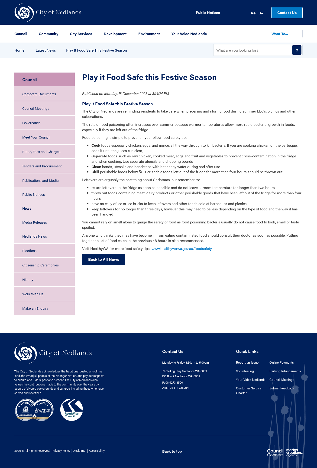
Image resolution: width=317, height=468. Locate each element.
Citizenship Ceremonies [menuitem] (40, 264)
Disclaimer (79, 450)
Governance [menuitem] (31, 122)
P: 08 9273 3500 (172, 382)
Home (19, 50)
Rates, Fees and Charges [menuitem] (41, 151)
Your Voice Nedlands (250, 379)
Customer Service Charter (248, 390)
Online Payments (281, 362)
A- (261, 13)
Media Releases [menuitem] (34, 222)
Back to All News (103, 259)
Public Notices (208, 12)
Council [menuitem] (29, 79)
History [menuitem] (27, 279)
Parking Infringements (285, 370)
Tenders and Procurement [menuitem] (42, 165)
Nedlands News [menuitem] (34, 236)
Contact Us (287, 12)
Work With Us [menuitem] (32, 293)
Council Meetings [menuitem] (35, 108)
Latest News (46, 50)
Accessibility (97, 450)
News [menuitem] (26, 208)
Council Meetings (281, 379)
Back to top (172, 451)
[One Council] (49, 409)
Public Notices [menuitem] (33, 194)
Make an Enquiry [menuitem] (35, 308)
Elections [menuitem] (29, 250)
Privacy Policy (61, 450)
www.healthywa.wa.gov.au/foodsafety (182, 248)
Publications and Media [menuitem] (40, 180)
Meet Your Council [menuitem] (36, 137)
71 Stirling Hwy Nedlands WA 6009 (184, 371)
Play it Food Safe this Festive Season (96, 50)
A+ (253, 13)
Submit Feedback (281, 388)
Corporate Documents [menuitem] (39, 93)
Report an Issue (247, 362)
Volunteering (245, 370)
